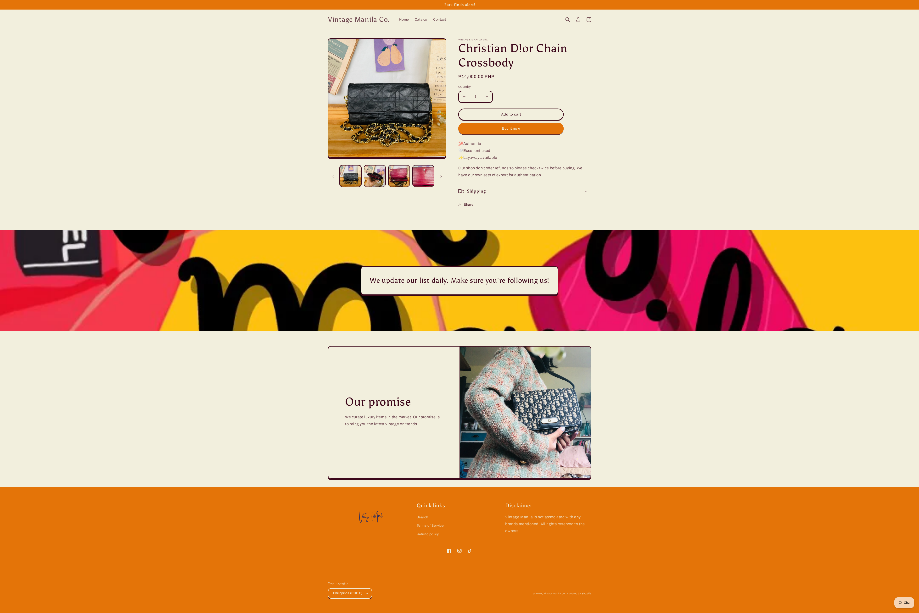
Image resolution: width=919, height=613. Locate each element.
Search (422, 517)
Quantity (464, 86)
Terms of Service (430, 525)
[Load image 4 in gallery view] (423, 176)
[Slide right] (441, 176)
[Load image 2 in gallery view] (375, 176)
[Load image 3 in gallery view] (399, 176)
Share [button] (469, 204)
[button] (567, 19)
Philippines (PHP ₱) (348, 593)
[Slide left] (333, 176)
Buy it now (511, 128)
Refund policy (428, 534)
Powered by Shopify (579, 593)
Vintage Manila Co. (555, 593)
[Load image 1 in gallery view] (350, 176)
